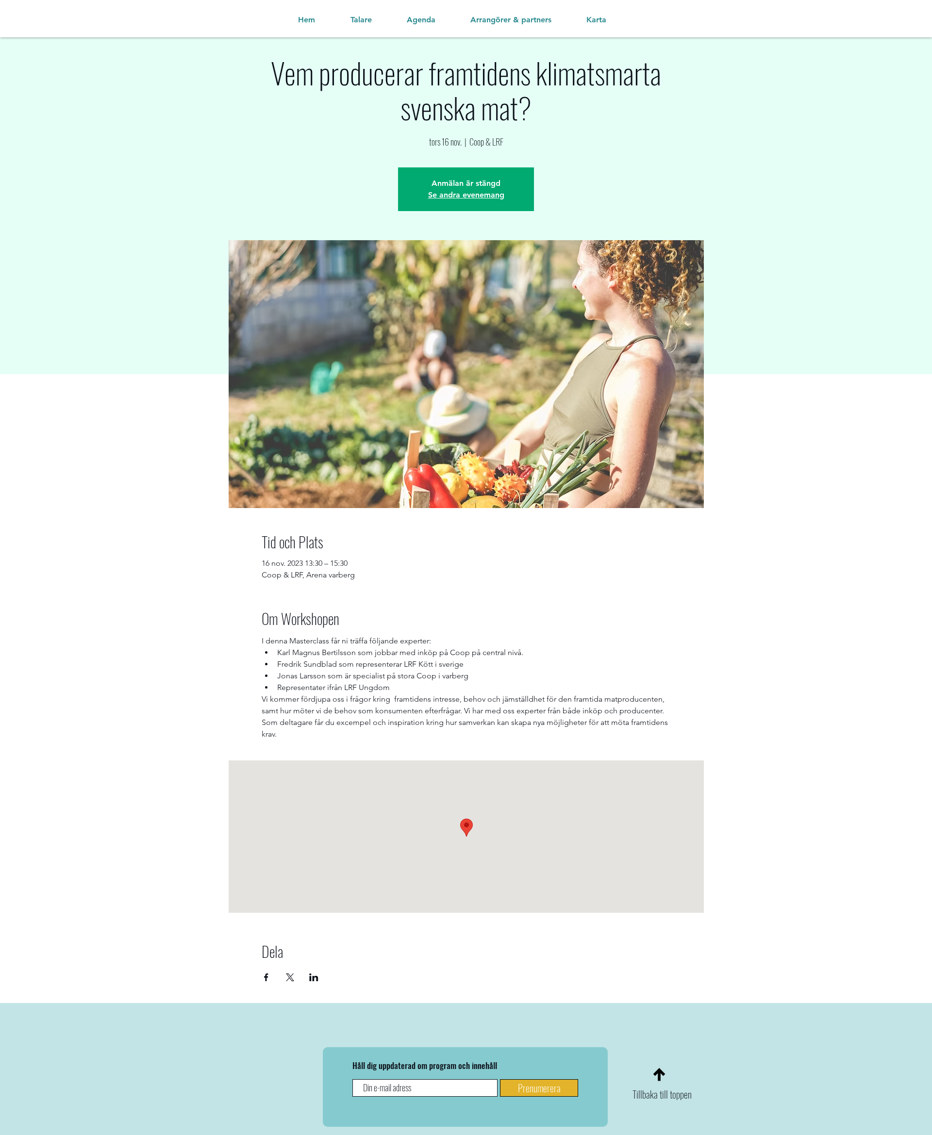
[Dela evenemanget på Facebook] (266, 977)
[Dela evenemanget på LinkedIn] (313, 977)
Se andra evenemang (466, 194)
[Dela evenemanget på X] (290, 977)
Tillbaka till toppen (662, 1094)
